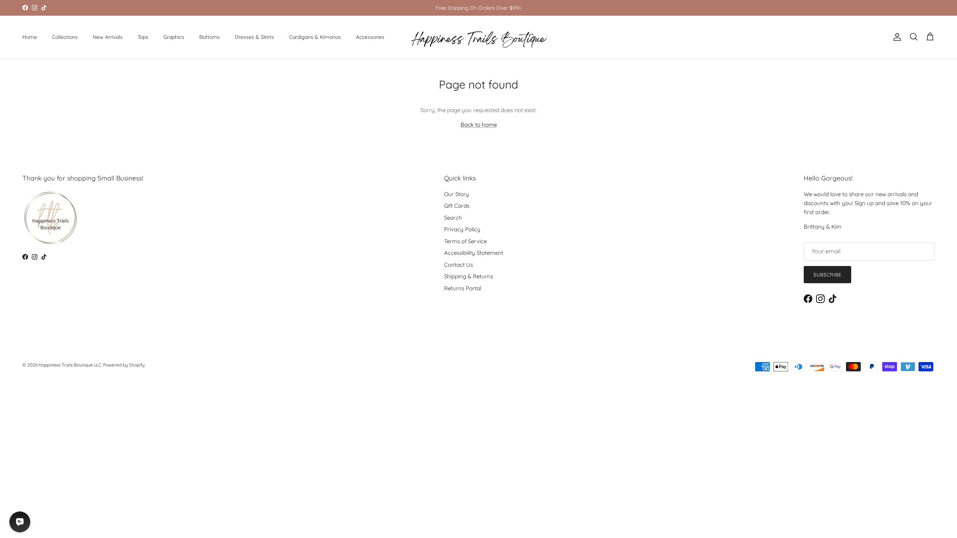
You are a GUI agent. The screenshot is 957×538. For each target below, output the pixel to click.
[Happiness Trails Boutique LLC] (479, 37)
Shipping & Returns (468, 276)
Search (453, 217)
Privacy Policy (462, 229)
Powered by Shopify (124, 365)
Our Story (456, 194)
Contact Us (458, 264)
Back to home (479, 124)
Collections (65, 37)
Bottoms (209, 37)
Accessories (370, 37)
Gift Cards (457, 205)
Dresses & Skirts (254, 37)
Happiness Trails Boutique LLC (70, 365)
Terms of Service (465, 241)
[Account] (896, 37)
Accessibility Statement (473, 252)
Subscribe (827, 275)
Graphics (173, 37)
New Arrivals (108, 37)
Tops (143, 37)
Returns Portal (462, 288)
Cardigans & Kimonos (315, 37)
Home (29, 37)
